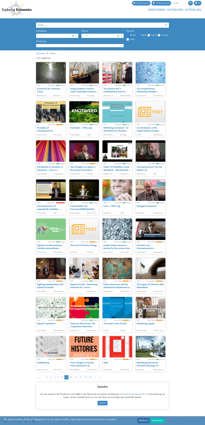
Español (154, 35)
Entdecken (175, 10)
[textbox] (80, 45)
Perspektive (41, 31)
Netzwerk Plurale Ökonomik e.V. (134, 394)
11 (76, 377)
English (144, 35)
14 (90, 377)
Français (164, 35)
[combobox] (80, 45)
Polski (132, 39)
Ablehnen (143, 420)
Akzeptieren (157, 420)
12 (81, 377)
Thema (84, 31)
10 (71, 377)
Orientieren (156, 10)
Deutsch (133, 35)
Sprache (130, 31)
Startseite (40, 54)
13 (85, 377)
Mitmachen (193, 10)
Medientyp (41, 41)
